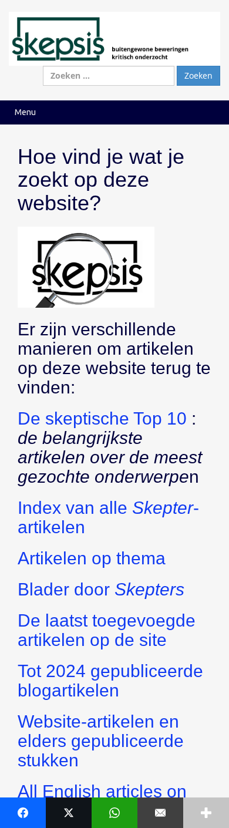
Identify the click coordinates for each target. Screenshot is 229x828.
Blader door (101, 589)
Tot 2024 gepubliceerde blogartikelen (110, 680)
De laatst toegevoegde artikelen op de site (107, 630)
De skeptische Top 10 (102, 418)
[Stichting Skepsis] (114, 37)
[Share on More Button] (206, 812)
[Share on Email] (160, 812)
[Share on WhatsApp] (114, 812)
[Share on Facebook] (23, 812)
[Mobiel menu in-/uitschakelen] (208, 112)
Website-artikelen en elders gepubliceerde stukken (101, 741)
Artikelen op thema (92, 558)
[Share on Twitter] (69, 812)
